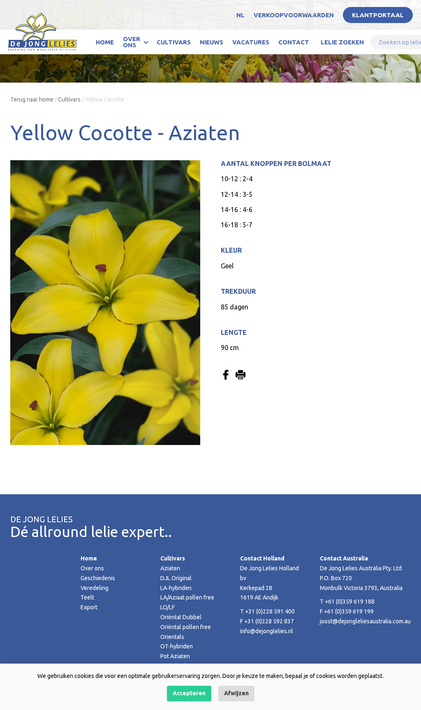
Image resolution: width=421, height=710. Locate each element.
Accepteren (189, 693)
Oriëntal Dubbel (180, 617)
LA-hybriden (176, 588)
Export (89, 607)
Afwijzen (236, 693)
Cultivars (174, 42)
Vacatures (250, 42)
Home (105, 42)
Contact (293, 42)
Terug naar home (31, 99)
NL (240, 15)
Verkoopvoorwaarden (294, 15)
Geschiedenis (98, 578)
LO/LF (167, 607)
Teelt (87, 597)
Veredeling (95, 588)
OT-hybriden (176, 646)
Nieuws (211, 42)
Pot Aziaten (175, 656)
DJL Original (176, 578)
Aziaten (170, 568)
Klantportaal (378, 15)
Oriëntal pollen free (185, 627)
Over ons (131, 42)
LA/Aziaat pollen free (187, 597)
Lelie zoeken (342, 42)
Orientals (172, 637)
